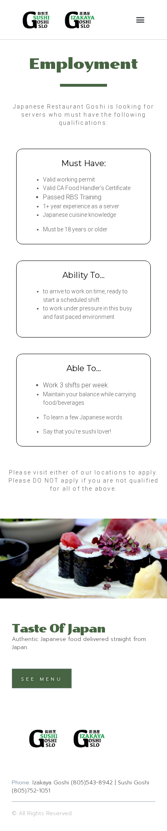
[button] (140, 19)
